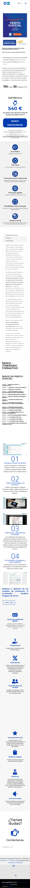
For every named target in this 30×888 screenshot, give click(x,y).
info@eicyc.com (12, 886)
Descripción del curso (12, 235)
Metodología (9, 240)
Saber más (9, 602)
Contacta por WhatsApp (15, 862)
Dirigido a (8, 238)
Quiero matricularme (15, 122)
